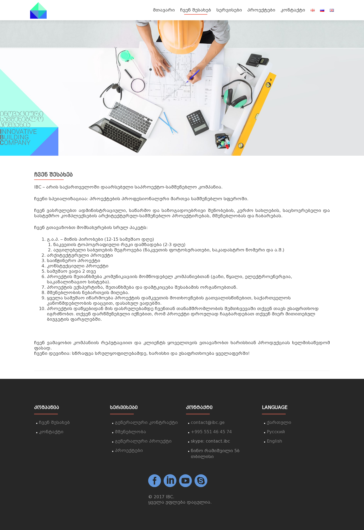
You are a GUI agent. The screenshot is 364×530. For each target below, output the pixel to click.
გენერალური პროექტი (143, 441)
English (274, 441)
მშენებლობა (130, 431)
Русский (276, 431)
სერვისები (229, 10)
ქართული (279, 422)
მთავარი (164, 10)
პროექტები (261, 10)
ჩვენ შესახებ (195, 10)
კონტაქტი (293, 10)
